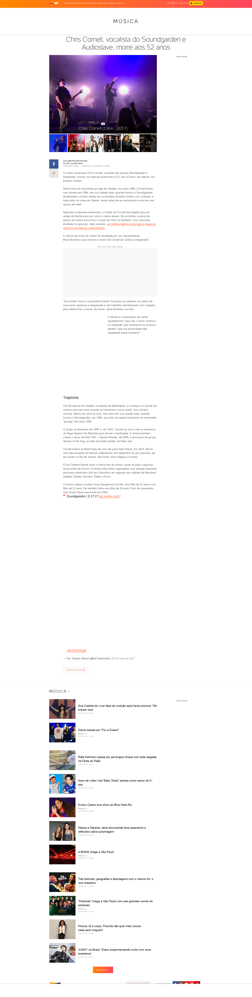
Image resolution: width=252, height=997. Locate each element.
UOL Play (120, 3)
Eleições (70, 11)
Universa (136, 11)
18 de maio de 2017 (123, 658)
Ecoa (155, 11)
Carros (96, 11)
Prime (182, 11)
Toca (187, 11)
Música (126, 21)
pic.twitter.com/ (109, 496)
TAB (177, 11)
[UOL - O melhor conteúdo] (53, 3)
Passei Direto (102, 3)
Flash (62, 11)
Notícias (79, 11)
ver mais (101, 970)
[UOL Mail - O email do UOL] (175, 3)
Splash (128, 11)
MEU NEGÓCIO (90, 3)
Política (87, 11)
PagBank (112, 3)
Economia (105, 11)
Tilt (151, 11)
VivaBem (145, 11)
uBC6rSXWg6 (76, 650)
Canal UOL (163, 11)
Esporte (120, 11)
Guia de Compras (198, 11)
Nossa (172, 11)
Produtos (54, 11)
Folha (113, 11)
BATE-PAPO (80, 3)
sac (168, 3)
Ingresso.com (70, 3)
